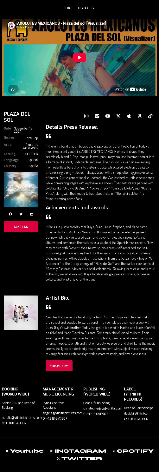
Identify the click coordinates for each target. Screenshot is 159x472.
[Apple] (129, 116)
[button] (10, 214)
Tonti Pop (31, 138)
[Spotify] (97, 116)
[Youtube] (107, 116)
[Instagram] (86, 116)
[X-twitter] (118, 116)
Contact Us (86, 8)
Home (68, 8)
